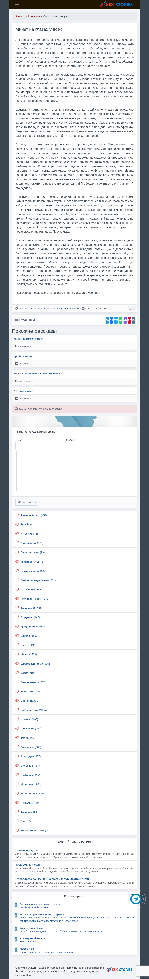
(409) (30, 617)
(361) (30, 700)
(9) (27, 524)
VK (133, 320)
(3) (34, 830)
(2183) (29, 719)
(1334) (34, 710)
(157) (30, 765)
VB (125, 320)
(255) (34, 682)
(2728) (29, 654)
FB (111, 320)
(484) (28, 673)
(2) (26, 821)
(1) (29, 533)
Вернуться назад (25, 319)
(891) (38, 580)
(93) (33, 552)
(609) (31, 747)
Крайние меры (23, 356)
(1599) (29, 635)
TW (116, 320)
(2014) (31, 608)
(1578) (35, 515)
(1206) (32, 793)
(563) (28, 737)
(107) (33, 571)
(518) (30, 802)
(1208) (31, 784)
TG (107, 320)
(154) (31, 775)
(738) (30, 691)
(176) (32, 543)
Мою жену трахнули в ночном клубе (37, 373)
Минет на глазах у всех (28, 338)
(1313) (35, 598)
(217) (29, 645)
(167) (31, 728)
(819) (30, 812)
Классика (23, 308)
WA (120, 320)
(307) (31, 756)
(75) (32, 561)
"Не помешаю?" (23, 391)
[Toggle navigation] (17, 4)
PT (129, 320)
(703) (36, 663)
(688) (33, 626)
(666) (32, 589)
